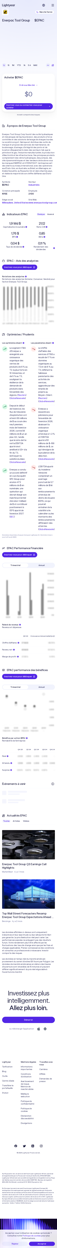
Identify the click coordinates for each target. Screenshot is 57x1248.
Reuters (22, 395)
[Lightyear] (8, 5)
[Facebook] (15, 1146)
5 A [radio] (29, 65)
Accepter (42, 1244)
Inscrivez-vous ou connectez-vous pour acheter (24, 106)
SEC (12, 516)
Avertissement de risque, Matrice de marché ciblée (27, 1085)
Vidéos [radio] (26, 821)
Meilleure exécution (25, 1095)
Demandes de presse (45, 1080)
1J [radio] (4, 65)
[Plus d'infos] (53, 784)
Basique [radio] (41, 214)
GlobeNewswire (17, 398)
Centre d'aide (8, 1081)
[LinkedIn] (32, 1146)
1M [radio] (13, 65)
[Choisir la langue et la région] (43, 5)
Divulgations (26, 1123)
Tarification (7, 1067)
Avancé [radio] (50, 214)
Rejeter (15, 1244)
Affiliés (42, 1074)
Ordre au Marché (27, 85)
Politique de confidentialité (27, 1102)
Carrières (43, 1069)
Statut (5, 1093)
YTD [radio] (19, 65)
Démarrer (28, 1020)
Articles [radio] (16, 821)
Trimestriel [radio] (15, 565)
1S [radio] (9, 65)
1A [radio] (24, 65)
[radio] (48, 65)
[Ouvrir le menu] (53, 5)
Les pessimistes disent (41, 343)
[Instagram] (41, 1146)
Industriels (33, 185)
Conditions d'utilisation (26, 1075)
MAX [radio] (35, 65)
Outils (5, 1076)
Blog (4, 1071)
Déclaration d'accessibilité (27, 1117)
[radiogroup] (20, 65)
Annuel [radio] (42, 565)
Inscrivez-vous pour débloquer (18, 267)
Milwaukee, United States (15, 202)
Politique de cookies (26, 1109)
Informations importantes (26, 1068)
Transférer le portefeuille (8, 1086)
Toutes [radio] (6, 821)
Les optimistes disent (12, 343)
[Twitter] (24, 1146)
